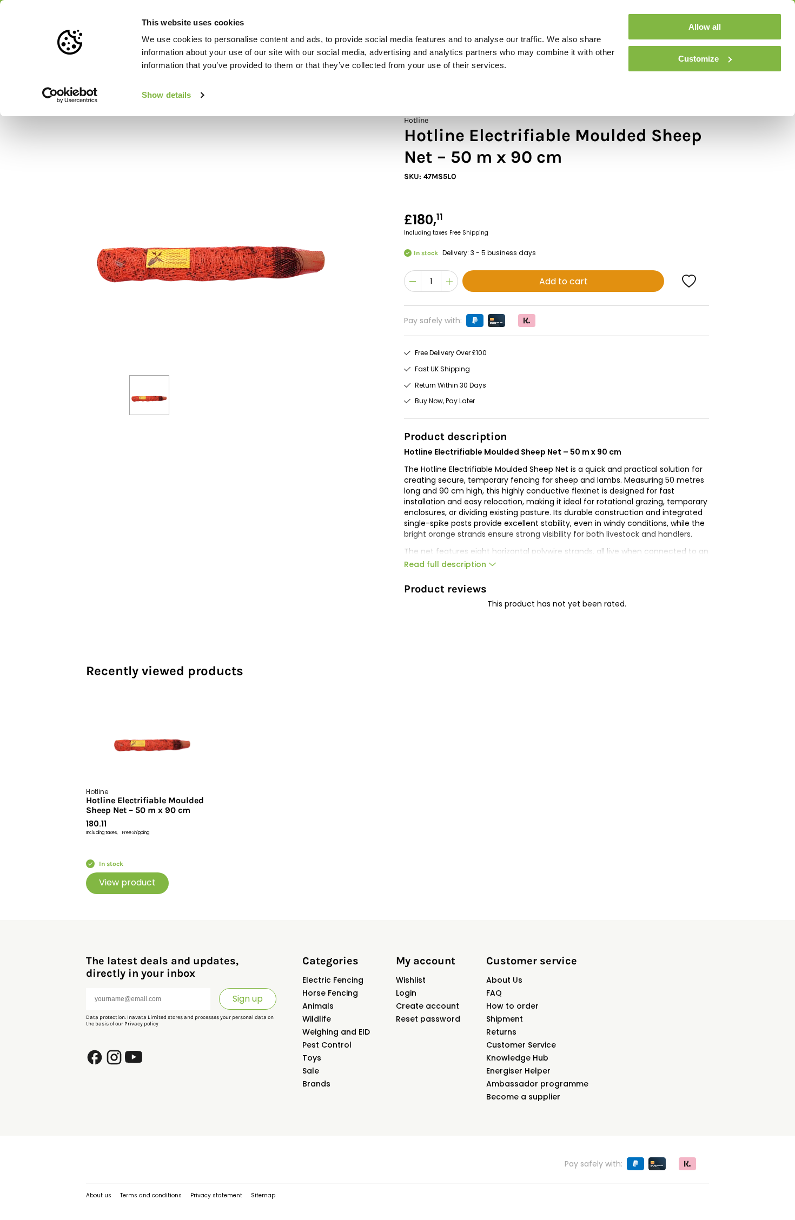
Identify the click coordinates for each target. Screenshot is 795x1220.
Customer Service (521, 1044)
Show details (166, 94)
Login (406, 993)
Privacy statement (216, 1195)
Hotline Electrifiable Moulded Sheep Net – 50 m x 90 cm (145, 805)
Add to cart (563, 281)
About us (98, 1195)
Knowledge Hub (517, 1057)
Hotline (416, 120)
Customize (698, 58)
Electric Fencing (332, 980)
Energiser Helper (518, 1070)
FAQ (494, 993)
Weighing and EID (336, 1031)
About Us (504, 980)
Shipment (504, 1019)
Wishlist (411, 980)
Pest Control (327, 1044)
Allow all (704, 26)
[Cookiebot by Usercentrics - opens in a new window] (70, 95)
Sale (310, 1070)
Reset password (428, 1019)
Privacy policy (141, 1024)
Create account (427, 1006)
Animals (318, 1006)
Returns (501, 1031)
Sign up (248, 998)
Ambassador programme (537, 1083)
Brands (316, 1083)
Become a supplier (523, 1096)
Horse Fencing (330, 993)
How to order (512, 1006)
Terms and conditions (151, 1195)
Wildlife (316, 1019)
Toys (311, 1057)
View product (127, 882)
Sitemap (263, 1195)
